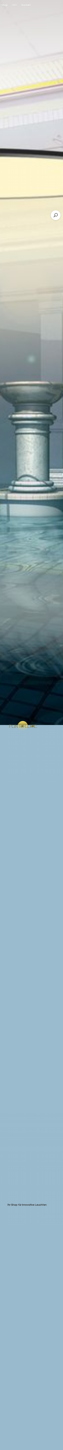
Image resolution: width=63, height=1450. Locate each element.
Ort (14, 5)
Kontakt (26, 5)
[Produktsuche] (55, 215)
